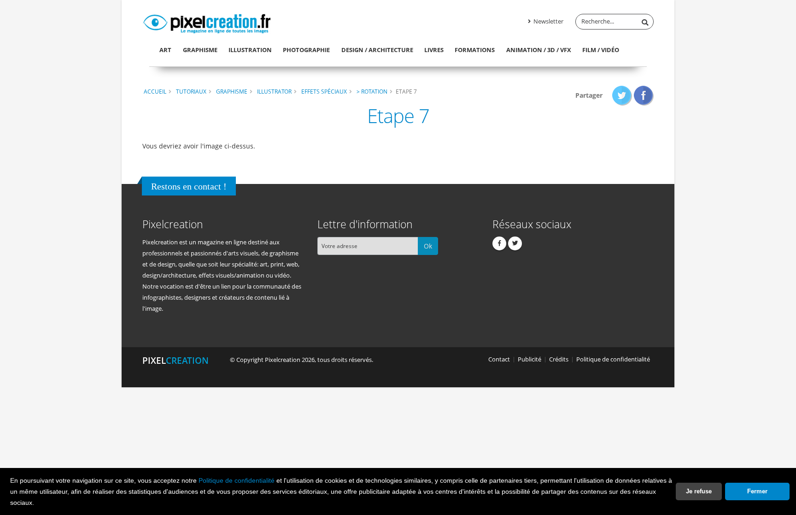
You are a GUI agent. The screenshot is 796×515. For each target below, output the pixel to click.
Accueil (155, 91)
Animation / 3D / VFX (538, 50)
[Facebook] (499, 243)
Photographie (306, 50)
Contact (499, 359)
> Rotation (372, 91)
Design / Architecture (377, 50)
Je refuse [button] (699, 491)
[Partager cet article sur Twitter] (622, 95)
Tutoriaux (191, 91)
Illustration (250, 50)
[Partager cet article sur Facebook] (644, 95)
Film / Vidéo (600, 50)
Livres (434, 50)
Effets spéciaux (324, 91)
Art (165, 50)
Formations (475, 50)
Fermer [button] (757, 491)
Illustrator (274, 91)
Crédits (558, 359)
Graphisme (200, 50)
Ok (428, 246)
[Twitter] (515, 243)
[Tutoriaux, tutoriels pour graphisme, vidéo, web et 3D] (206, 22)
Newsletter (547, 21)
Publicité (529, 359)
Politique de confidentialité (237, 480)
